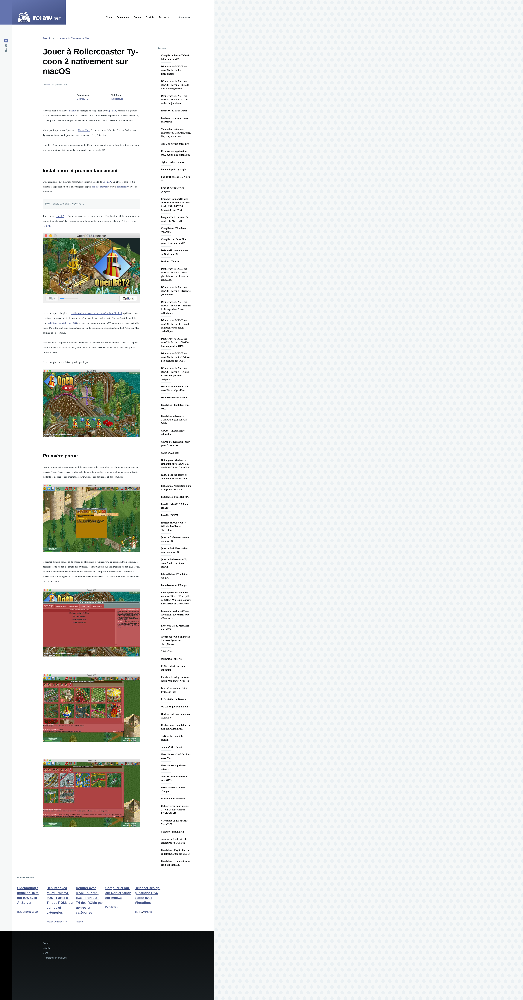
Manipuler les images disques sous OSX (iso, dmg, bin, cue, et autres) (176, 132)
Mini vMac (167, 651)
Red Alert (47, 225)
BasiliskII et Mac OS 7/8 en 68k (175, 178)
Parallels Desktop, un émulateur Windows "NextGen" (175, 679)
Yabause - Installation (172, 831)
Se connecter (185, 17)
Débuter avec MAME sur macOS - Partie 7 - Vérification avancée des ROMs (175, 357)
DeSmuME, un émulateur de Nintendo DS (174, 252)
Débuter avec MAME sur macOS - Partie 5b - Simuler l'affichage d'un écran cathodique (176, 307)
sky (48, 85)
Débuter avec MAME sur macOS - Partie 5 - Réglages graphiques (176, 290)
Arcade (50, 922)
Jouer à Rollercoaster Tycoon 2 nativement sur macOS (174, 563)
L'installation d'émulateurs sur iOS (175, 576)
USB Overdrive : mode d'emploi (173, 789)
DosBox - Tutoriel (170, 261)
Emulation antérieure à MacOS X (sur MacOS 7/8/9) (174, 419)
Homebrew (122, 186)
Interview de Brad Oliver (174, 110)
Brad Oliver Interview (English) (172, 189)
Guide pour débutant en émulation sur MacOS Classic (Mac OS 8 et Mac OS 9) (175, 463)
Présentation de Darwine (174, 699)
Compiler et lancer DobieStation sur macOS (175, 57)
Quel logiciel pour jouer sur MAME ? (175, 715)
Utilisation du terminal (173, 798)
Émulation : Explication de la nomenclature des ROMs (175, 851)
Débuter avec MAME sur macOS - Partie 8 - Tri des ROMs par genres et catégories (175, 373)
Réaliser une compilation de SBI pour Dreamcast (175, 726)
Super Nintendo (30, 912)
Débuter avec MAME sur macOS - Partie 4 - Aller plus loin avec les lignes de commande (174, 274)
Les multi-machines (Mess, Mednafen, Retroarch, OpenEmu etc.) (175, 614)
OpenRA (111, 110)
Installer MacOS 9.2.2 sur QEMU (174, 506)
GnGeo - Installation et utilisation (173, 432)
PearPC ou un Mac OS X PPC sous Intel (174, 690)
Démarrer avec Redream (174, 397)
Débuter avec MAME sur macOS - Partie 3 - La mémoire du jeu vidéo (175, 99)
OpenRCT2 (82, 99)
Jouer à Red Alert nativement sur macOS (174, 550)
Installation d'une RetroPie (175, 497)
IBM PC (138, 912)
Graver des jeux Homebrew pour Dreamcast (175, 443)
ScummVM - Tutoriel (172, 747)
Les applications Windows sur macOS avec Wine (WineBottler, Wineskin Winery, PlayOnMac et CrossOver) (176, 598)
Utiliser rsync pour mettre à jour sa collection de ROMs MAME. (174, 809)
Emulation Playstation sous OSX (175, 406)
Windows (147, 912)
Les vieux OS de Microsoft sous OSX (175, 627)
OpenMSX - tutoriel (171, 658)
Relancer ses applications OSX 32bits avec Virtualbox (175, 152)
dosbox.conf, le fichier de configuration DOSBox (174, 840)
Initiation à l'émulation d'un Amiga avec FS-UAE (176, 487)
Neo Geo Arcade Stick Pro (175, 143)
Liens (45, 953)
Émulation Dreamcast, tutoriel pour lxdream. (175, 862)
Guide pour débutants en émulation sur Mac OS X (174, 476)
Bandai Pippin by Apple (173, 169)
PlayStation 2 (111, 907)
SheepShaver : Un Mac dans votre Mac (176, 756)
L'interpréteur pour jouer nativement (174, 119)
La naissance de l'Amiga (174, 585)
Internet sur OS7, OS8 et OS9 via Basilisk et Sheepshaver (174, 526)
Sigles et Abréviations (172, 162)
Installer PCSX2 (169, 515)
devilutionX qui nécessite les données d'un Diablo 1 (96, 313)
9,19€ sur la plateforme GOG (62, 322)
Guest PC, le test (170, 452)
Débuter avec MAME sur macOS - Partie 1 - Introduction (174, 70)
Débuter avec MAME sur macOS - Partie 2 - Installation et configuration (175, 84)
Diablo (72, 110)
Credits (46, 948)
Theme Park (84, 130)
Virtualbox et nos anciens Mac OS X (174, 822)
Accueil (46, 38)
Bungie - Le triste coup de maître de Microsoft (174, 219)
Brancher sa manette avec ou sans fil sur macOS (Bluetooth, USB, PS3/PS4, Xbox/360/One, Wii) (176, 204)
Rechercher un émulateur (55, 958)
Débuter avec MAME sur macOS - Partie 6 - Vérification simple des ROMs (175, 342)
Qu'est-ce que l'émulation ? (175, 706)
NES (19, 912)
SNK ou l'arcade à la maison (172, 737)
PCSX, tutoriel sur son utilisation (173, 667)
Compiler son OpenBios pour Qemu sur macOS (173, 241)
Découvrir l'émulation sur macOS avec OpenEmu (174, 388)
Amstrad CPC (61, 922)
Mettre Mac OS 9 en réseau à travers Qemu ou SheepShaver (175, 640)
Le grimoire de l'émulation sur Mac (73, 38)
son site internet (100, 186)
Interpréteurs (117, 99)
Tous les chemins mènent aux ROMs (174, 778)
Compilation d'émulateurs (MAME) (174, 230)
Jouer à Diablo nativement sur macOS (175, 539)
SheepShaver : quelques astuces (173, 767)
